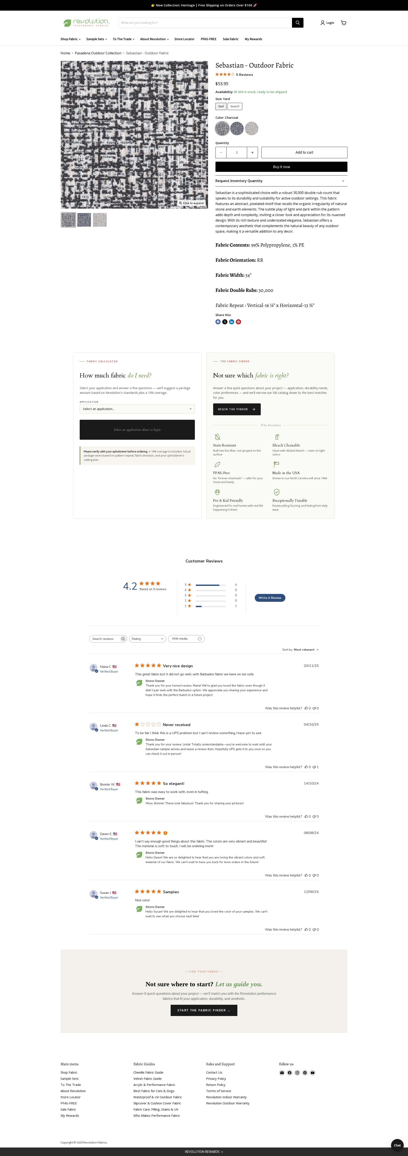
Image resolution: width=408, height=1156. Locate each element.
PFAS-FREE (209, 39)
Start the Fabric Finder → (204, 1010)
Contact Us (214, 1072)
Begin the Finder (233, 409)
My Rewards (253, 39)
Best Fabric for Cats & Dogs (153, 1091)
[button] (204, 1152)
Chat (397, 1145)
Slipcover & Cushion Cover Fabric (157, 1103)
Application (89, 401)
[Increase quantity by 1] (252, 152)
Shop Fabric (69, 39)
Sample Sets (95, 39)
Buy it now (281, 167)
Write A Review (270, 598)
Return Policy (215, 1085)
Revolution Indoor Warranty (226, 1097)
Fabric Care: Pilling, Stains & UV (155, 1109)
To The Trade (122, 39)
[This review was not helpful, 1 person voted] (314, 767)
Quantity (222, 143)
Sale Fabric (230, 39)
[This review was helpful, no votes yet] (306, 708)
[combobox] (147, 639)
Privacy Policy (216, 1078)
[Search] (297, 23)
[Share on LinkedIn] (231, 321)
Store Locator (184, 39)
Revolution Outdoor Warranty (227, 1103)
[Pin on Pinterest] (238, 321)
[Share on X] (224, 321)
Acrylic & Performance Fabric (154, 1085)
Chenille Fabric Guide (148, 1072)
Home (65, 53)
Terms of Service (218, 1091)
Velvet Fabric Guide (147, 1078)
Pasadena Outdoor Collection (98, 53)
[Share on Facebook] (218, 321)
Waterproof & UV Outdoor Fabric (157, 1097)
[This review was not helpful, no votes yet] (314, 708)
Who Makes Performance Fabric (156, 1115)
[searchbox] (104, 638)
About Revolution (153, 39)
